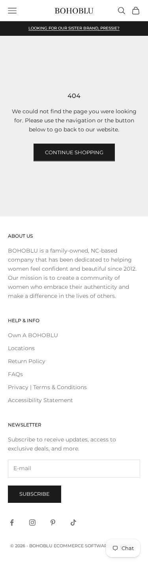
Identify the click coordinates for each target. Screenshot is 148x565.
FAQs (15, 374)
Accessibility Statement (40, 400)
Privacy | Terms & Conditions (47, 387)
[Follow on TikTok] (73, 522)
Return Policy (26, 361)
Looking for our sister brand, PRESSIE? (74, 28)
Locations (21, 348)
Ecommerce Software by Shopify (96, 545)
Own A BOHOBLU (33, 335)
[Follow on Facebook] (12, 522)
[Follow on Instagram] (32, 522)
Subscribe (34, 494)
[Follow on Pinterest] (53, 522)
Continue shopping (74, 152)
